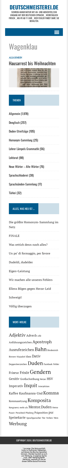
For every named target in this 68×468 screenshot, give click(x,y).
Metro (55, 407)
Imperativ (16, 386)
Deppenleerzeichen (18, 364)
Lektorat (13, 157)
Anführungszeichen (20, 342)
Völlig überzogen (20, 306)
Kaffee (13, 393)
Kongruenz (14, 407)
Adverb (31, 335)
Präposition (41, 412)
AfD (39, 336)
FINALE (14, 236)
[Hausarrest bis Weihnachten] (34, 85)
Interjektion (43, 386)
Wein (56, 418)
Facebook (48, 364)
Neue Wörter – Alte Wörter (24, 166)
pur (51, 412)
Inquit (30, 385)
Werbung (18, 424)
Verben (49, 418)
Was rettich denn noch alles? (28, 245)
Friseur (14, 373)
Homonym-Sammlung (20, 140)
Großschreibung (29, 379)
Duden (35, 363)
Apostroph (42, 341)
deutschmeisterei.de (42, 440)
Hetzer (43, 379)
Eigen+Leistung (19, 271)
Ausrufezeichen (21, 349)
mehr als (24, 407)
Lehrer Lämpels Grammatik (24, 148)
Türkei (12, 193)
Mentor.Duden (40, 406)
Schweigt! (15, 297)
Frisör (24, 372)
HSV (50, 379)
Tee (43, 418)
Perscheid (20, 412)
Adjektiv (17, 335)
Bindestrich (52, 350)
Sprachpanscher (33, 418)
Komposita (39, 400)
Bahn (41, 349)
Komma (51, 393)
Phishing (30, 412)
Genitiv (14, 379)
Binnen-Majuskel (17, 356)
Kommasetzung (18, 401)
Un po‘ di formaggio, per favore (29, 253)
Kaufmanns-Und (30, 393)
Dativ (36, 356)
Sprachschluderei (18, 175)
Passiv (12, 412)
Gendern (40, 371)
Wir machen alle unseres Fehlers (31, 280)
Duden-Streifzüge (18, 131)
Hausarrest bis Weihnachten (32, 63)
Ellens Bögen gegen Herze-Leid (30, 289)
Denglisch (14, 122)
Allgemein (15, 57)
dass (28, 356)
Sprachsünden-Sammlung (23, 184)
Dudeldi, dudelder (21, 262)
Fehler (56, 364)
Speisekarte (17, 417)
